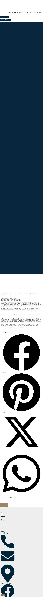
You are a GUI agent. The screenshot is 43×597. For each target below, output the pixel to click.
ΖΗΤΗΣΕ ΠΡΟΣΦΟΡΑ (4, 504)
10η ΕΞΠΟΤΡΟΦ (6, 327)
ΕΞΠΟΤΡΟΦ (22, 327)
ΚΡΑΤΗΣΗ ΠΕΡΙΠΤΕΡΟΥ (5, 19)
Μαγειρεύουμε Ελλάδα (28, 327)
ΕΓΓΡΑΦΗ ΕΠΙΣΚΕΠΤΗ (4, 506)
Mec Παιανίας (18, 327)
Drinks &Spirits (13, 327)
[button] (21, 353)
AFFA (10, 327)
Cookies (3, 595)
